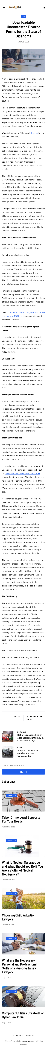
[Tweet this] (31, 716)
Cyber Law (11, 795)
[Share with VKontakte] (27, 719)
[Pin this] (40, 716)
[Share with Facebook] (27, 716)
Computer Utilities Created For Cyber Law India (23, 1015)
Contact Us (18, 1035)
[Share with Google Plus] (34, 716)
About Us (30, 1035)
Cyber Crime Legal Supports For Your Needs (21, 819)
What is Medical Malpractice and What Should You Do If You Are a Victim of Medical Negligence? (22, 868)
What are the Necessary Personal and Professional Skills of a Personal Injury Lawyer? (19, 966)
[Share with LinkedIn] (37, 716)
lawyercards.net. (28, 1041)
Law (23, 16)
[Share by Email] (31, 719)
